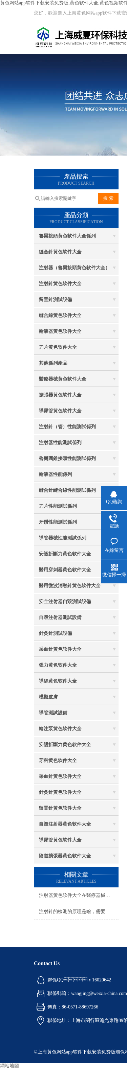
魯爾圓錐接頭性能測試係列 (67, 458)
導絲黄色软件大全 (58, 680)
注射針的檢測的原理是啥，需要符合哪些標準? (79, 911)
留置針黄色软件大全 (60, 808)
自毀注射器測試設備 (60, 617)
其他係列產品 (53, 363)
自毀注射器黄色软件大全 (65, 824)
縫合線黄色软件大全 (60, 315)
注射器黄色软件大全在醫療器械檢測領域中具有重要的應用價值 (79, 895)
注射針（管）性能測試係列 (67, 426)
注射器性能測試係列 (60, 442)
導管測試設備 (53, 712)
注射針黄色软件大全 (60, 283)
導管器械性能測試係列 (62, 537)
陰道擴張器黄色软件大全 (65, 855)
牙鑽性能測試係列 (58, 522)
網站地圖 (9, 1065)
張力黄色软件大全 (58, 665)
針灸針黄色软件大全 (60, 792)
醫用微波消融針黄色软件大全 (70, 585)
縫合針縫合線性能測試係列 (67, 490)
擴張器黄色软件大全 (60, 394)
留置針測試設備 (55, 299)
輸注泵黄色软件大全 (60, 728)
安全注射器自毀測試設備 (65, 601)
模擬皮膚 (48, 696)
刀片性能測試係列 (58, 506)
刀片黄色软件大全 (58, 347)
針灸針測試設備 (55, 633)
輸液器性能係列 (55, 474)
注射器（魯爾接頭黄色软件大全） (74, 267)
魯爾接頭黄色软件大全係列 (67, 235)
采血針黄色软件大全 (60, 649)
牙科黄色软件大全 (58, 760)
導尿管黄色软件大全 (60, 410)
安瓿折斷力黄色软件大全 (65, 553)
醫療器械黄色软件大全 (62, 378)
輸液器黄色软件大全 (60, 331)
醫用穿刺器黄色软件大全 (65, 569)
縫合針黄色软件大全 (60, 251)
